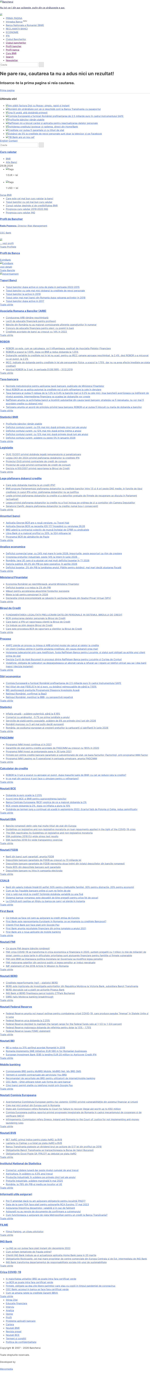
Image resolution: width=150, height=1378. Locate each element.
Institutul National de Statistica (20, 1163)
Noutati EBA (8, 819)
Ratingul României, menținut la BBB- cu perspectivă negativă (39, 697)
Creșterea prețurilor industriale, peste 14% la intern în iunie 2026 (42, 556)
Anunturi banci (10, 516)
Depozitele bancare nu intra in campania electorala (34, 870)
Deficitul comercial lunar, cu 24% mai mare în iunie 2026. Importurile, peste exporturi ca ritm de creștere (64, 553)
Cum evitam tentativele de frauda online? (29, 1251)
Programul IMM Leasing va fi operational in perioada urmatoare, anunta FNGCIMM (51, 758)
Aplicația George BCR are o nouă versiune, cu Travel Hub (37, 522)
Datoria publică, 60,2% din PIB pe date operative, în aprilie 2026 (41, 563)
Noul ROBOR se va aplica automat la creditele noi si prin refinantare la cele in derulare (53, 389)
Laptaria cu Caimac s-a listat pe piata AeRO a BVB (34, 1143)
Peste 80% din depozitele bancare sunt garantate (33, 867)
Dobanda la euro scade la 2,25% (24, 795)
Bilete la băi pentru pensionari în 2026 (27, 594)
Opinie (9, 1313)
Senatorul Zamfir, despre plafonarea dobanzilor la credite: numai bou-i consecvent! (52, 506)
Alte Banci (11, 162)
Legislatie (6, 447)
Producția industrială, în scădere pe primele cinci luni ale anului (40, 1177)
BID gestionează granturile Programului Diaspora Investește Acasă (42, 690)
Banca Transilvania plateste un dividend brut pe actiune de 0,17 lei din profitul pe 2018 (54, 1146)
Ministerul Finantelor (14, 577)
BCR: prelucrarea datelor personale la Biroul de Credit (35, 618)
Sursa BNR (6, 194)
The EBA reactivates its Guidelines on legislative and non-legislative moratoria (49, 832)
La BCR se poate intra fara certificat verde (29, 1282)
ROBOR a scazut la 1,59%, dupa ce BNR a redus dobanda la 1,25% (42, 351)
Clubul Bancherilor (16, 39)
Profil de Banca (10, 253)
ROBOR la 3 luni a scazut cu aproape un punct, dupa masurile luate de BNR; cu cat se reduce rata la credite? (66, 775)
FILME (4, 1225)
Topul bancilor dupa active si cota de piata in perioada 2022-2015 (43, 287)
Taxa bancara (9, 379)
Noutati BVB (8, 1133)
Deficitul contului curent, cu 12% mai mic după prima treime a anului (43, 430)
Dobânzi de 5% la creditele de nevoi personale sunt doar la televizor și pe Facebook (55, 133)
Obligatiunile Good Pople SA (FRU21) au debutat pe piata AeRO (41, 1153)
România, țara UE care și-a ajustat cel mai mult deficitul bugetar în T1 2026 (47, 560)
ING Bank (6, 1241)
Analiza (10, 1310)
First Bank (6, 911)
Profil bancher (13, 46)
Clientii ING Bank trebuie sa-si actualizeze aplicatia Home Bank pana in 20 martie (51, 1255)
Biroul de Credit (10, 608)
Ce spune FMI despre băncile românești (28, 948)
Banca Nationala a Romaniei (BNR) (25, 25)
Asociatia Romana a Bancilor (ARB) (23, 311)
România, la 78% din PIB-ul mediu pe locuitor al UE (34, 1184)
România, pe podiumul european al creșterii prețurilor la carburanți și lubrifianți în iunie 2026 (57, 727)
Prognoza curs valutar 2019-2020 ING (27, 209)
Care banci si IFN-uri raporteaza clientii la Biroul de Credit (38, 621)
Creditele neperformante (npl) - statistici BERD (32, 982)
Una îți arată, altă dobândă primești (27, 112)
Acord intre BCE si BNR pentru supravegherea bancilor (36, 798)
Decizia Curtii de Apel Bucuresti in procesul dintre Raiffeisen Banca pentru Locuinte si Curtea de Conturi (64, 659)
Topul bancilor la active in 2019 (23, 294)
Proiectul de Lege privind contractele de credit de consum (38, 464)
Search (9, 56)
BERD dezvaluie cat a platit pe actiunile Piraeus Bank (35, 989)
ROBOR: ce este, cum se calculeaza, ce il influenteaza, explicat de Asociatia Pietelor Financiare (58, 348)
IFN (8, 35)
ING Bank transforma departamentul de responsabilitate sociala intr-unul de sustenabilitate (56, 1262)
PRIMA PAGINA (14, 18)
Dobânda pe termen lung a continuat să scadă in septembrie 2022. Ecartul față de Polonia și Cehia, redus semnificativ (71, 809)
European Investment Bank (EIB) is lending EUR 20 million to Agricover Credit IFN (51, 1054)
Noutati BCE (8, 788)
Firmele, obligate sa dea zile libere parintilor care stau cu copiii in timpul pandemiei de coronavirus (60, 1285)
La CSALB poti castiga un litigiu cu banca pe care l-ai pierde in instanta (45, 901)
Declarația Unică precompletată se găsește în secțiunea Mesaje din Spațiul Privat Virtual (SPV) (58, 598)
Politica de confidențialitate (21, 1342)
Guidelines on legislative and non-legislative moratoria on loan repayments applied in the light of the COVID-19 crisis (70, 829)
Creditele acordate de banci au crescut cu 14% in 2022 (36, 331)
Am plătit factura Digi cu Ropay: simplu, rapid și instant (38, 105)
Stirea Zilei (12, 1299)
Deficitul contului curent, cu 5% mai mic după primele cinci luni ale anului (46, 427)
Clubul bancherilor (16, 42)
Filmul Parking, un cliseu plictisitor (25, 1231)
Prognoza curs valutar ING (20, 212)
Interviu (10, 1306)
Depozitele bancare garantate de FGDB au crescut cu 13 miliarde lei (43, 860)
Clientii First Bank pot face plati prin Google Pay (32, 924)
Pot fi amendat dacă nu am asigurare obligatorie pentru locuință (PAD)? (45, 1200)
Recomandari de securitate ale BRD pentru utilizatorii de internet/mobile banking (50, 1078)
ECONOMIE (12, 32)
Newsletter (12, 60)
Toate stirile (6, 304)
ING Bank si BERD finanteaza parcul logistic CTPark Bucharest (40, 993)
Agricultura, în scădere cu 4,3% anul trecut (29, 1173)
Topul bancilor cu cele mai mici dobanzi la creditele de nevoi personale (45, 290)
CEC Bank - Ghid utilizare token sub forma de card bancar (38, 1081)
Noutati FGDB (9, 850)
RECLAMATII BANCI (17, 28)
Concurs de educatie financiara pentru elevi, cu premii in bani (40, 328)
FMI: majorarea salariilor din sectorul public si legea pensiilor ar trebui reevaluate (50, 962)
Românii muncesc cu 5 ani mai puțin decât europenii (35, 724)
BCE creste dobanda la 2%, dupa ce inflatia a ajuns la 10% (38, 805)
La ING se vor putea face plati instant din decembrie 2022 (38, 1248)
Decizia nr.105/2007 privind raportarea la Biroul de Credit (38, 468)
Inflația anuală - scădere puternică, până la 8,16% (33, 713)
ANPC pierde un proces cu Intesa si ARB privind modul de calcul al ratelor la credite (52, 645)
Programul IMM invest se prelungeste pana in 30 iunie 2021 (38, 751)
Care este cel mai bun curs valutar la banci (29, 198)
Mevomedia (6, 1368)
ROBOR (5, 341)
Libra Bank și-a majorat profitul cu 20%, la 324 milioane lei (38, 533)
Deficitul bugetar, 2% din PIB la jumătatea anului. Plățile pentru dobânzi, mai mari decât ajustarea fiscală (63, 567)
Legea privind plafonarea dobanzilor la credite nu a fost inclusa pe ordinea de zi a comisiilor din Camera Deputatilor (70, 502)
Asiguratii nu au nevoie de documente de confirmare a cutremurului (43, 1211)
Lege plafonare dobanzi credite (21, 478)
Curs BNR (11, 53)
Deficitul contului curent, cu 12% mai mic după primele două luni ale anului (47, 434)
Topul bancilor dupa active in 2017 (25, 301)
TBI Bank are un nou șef (21, 137)
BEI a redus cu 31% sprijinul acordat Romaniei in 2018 (35, 1047)
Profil (9, 1317)
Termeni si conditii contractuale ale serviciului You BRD (36, 1074)
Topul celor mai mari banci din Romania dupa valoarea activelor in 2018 (45, 297)
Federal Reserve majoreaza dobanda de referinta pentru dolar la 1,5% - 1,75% (48, 1027)
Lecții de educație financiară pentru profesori (31, 321)
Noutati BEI (7, 1041)
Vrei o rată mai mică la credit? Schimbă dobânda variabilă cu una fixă (44, 894)
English (4, 140)
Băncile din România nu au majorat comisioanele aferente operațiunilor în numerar (51, 324)
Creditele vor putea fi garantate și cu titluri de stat (36, 130)
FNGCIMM (6, 737)
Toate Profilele (8, 246)
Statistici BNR (9, 417)
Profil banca (12, 49)
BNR (8, 158)
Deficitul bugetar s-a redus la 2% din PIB (28, 587)
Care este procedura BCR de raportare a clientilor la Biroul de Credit (44, 628)
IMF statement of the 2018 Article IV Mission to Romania (37, 966)
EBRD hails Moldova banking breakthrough (29, 996)
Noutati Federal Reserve (16, 1006)
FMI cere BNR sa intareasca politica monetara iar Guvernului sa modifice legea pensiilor (54, 959)
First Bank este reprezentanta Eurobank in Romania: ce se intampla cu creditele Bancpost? (56, 921)
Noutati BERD (9, 976)
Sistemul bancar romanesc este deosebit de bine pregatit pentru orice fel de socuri (52, 897)
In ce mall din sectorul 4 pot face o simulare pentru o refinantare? (42, 778)
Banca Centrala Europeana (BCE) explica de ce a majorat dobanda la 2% (46, 802)
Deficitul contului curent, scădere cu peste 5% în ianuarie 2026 (40, 437)
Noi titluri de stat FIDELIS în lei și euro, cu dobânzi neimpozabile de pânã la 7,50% (51, 686)
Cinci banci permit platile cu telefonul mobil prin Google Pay (39, 1085)
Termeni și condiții (16, 1338)
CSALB (4, 880)
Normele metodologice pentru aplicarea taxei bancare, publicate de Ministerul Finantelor (55, 385)
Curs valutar (8, 152)
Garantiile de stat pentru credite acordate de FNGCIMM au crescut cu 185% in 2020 (52, 747)
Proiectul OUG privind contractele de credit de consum (36, 461)
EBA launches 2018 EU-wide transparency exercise (34, 839)
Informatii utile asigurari (16, 1194)
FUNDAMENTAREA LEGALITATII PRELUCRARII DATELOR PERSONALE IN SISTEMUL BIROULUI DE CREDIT (64, 614)
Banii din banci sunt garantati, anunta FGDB (30, 856)
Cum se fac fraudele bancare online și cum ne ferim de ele (38, 890)
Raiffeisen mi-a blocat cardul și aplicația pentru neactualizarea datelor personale (53, 123)
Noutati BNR (12, 1327)
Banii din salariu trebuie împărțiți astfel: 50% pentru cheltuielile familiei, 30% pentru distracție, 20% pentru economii (70, 887)
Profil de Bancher (11, 219)
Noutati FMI (7, 942)
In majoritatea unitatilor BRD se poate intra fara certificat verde (41, 1278)
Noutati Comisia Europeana (18, 1095)
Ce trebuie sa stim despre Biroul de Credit (29, 625)
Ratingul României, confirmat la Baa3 (26, 693)
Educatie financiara (16, 1303)
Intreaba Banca (14, 21)
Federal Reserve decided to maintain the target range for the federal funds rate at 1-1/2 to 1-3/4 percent (64, 1023)
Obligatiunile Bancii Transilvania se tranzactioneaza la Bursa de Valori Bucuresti (50, 1150)
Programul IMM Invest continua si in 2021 (29, 744)
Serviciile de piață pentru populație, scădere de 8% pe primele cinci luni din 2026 (51, 720)
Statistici (6, 707)
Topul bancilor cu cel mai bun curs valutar (29, 202)
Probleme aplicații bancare (20, 1320)
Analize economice (12, 546)
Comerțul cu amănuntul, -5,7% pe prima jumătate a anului (38, 717)
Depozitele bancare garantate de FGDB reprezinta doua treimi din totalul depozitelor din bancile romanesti (65, 863)
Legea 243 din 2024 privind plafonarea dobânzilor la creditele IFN (42, 457)
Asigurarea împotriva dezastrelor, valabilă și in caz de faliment (40, 1207)
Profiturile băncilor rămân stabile (26, 119)
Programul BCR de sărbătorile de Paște (27, 536)
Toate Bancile (7, 270)
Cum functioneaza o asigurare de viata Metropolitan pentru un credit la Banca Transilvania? (56, 1214)
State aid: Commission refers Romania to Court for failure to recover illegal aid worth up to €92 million (63, 1108)
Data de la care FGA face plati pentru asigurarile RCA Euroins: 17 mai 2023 (47, 1204)
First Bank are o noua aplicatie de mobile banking (33, 931)
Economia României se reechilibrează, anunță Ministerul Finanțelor (42, 584)
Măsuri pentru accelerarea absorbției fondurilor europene (37, 591)
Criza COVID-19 (10, 1272)
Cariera (10, 1324)
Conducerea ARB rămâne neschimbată (27, 317)
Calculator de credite (14, 768)
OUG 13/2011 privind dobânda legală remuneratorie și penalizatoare (43, 454)
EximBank (6, 263)
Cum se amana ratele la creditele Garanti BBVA (32, 1292)
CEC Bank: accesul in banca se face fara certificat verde (37, 1289)
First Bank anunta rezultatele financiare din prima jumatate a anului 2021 (46, 928)
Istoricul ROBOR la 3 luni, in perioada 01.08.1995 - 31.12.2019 (39, 369)
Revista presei (13, 1331)
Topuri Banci (8, 280)
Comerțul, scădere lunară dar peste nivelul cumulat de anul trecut (42, 1170)
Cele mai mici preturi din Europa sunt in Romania (33, 1105)
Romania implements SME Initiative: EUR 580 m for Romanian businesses (46, 1051)
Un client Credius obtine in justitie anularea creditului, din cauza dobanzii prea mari (52, 648)
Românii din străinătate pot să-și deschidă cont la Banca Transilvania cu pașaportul (54, 109)
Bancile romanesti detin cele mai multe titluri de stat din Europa (41, 825)
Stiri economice (10, 676)
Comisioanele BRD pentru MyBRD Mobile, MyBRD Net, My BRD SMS (43, 1071)
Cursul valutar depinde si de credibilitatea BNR (32, 205)
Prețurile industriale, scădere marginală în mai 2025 (34, 1180)
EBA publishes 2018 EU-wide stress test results (32, 836)
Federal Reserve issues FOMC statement (28, 1031)
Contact (13, 140)
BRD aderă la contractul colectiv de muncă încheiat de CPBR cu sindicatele (47, 529)
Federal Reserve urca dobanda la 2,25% (28, 1020)
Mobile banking (10, 1064)
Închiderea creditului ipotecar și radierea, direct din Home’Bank (43, 126)
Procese (5, 638)
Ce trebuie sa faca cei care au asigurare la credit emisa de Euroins (43, 917)
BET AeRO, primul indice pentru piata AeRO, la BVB (34, 1139)
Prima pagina (7, 90)
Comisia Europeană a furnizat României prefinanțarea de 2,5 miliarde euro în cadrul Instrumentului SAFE (65, 116)
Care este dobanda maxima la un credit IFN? (30, 485)
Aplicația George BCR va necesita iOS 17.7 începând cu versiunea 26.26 (45, 526)
